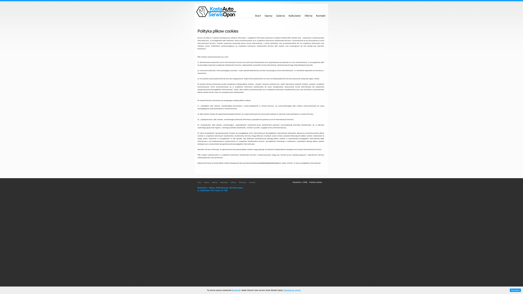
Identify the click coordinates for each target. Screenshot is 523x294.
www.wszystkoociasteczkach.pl (265, 163)
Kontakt (321, 15)
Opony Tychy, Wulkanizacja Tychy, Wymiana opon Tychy (215, 12)
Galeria (280, 15)
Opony (269, 15)
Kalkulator (295, 15)
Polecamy (242, 182)
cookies (236, 290)
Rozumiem (515, 290)
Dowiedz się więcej (292, 290)
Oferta (308, 15)
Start (258, 15)
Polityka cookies (315, 182)
